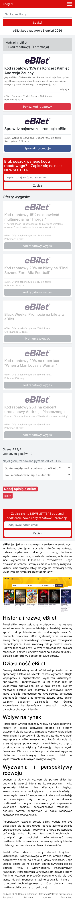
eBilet (23, 42)
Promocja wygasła (37, 338)
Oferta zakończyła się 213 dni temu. (31, 281)
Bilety (7, 495)
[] (18, 47)
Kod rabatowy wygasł (37, 246)
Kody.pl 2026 (10, 894)
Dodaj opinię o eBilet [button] (20, 489)
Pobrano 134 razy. (14, 285)
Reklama (28, 897)
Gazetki (22, 894)
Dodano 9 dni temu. (42, 96)
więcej (64, 89)
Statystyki (43, 894)
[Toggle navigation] (69, 4)
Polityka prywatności (60, 894)
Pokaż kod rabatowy (37, 106)
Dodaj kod (66, 897)
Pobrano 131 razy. (14, 428)
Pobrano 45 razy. (13, 99)
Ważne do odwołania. (23, 138)
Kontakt (47, 897)
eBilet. (7, 96)
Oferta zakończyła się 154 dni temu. (31, 235)
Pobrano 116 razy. (14, 239)
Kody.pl (8, 4)
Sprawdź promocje (37, 148)
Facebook (8, 897)
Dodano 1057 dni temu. (48, 138)
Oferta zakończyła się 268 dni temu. (32, 328)
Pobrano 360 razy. (14, 378)
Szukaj (37, 22)
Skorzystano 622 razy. (16, 141)
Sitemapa (32, 894)
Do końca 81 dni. (21, 96)
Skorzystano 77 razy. (16, 331)
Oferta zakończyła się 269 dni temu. (32, 374)
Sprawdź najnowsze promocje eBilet (36, 128)
